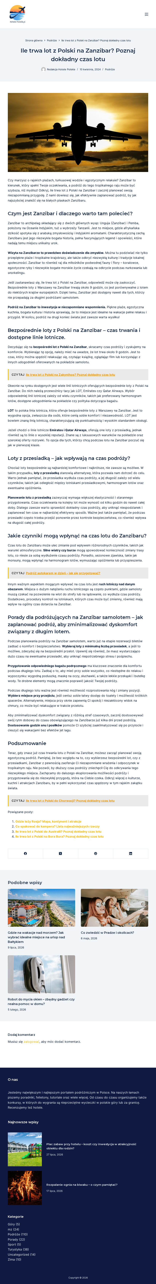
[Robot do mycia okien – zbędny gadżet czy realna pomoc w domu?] (41, 974)
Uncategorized (18, 1254)
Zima (11, 1259)
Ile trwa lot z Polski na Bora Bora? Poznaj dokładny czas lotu (59, 836)
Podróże (110, 69)
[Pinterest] (95, 854)
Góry (11, 1224)
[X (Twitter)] (60, 854)
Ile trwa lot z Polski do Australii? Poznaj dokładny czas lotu (58, 831)
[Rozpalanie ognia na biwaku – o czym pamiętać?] (25, 1188)
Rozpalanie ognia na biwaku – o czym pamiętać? (82, 1184)
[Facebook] (25, 854)
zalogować (31, 1041)
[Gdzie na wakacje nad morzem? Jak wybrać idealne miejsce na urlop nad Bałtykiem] (41, 908)
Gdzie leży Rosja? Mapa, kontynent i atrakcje (48, 821)
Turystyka (15, 1249)
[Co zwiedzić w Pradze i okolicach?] (114, 908)
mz (10, 1229)
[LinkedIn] (130, 854)
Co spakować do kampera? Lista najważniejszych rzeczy (57, 826)
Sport (12, 1244)
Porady (13, 1239)
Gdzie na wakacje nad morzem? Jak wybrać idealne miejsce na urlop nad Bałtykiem (36, 937)
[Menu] (146, 14)
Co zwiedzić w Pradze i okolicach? (107, 933)
